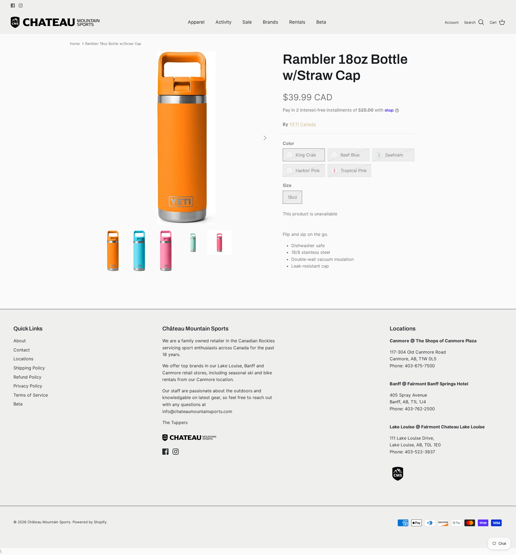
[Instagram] (21, 5)
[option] (186, 137)
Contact (21, 350)
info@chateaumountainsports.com (197, 411)
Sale (247, 22)
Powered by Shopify (89, 522)
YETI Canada (302, 124)
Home (75, 43)
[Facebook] (13, 5)
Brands (270, 22)
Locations (23, 358)
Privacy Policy (27, 386)
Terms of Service (30, 395)
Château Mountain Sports (48, 522)
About (19, 340)
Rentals (297, 22)
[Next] (265, 138)
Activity (223, 22)
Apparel (196, 22)
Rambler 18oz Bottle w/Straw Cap (113, 43)
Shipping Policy (29, 368)
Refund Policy (27, 377)
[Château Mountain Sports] (55, 22)
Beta (321, 22)
